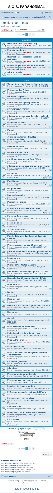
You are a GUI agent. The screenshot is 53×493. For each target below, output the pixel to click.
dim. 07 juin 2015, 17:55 (41, 52)
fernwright (26, 370)
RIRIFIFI (26, 148)
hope (24, 409)
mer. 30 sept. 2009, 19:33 (38, 363)
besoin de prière (14, 223)
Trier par (21, 432)
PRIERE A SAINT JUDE (17, 153)
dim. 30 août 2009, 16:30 (40, 388)
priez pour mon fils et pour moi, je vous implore (29, 251)
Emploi (10, 130)
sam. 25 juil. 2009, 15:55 (36, 409)
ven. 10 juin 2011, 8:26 (37, 168)
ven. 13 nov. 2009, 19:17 (37, 348)
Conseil (10, 318)
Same (25, 329)
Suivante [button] (33, 34)
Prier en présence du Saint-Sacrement (24, 245)
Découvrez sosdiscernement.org (22, 43)
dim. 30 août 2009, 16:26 (40, 394)
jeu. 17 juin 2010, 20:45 (38, 273)
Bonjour (11, 292)
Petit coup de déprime (17, 202)
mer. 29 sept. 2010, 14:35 (38, 210)
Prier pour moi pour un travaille (21, 374)
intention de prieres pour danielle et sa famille (28, 116)
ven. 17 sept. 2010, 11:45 (41, 231)
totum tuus (12, 368)
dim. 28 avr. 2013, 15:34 (39, 99)
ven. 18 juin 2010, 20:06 (36, 267)
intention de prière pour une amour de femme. (28, 166)
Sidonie (25, 92)
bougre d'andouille (16, 195)
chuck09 (26, 99)
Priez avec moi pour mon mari (21, 327)
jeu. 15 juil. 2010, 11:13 (40, 240)
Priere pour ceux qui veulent (20, 380)
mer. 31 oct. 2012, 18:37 (40, 118)
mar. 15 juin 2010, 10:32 (38, 287)
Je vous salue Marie (16, 229)
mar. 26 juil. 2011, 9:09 (39, 148)
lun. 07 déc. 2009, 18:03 (41, 342)
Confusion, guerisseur (17, 361)
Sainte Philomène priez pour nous (23, 103)
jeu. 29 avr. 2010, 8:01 (40, 294)
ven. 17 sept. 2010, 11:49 (41, 225)
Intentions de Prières (14, 22)
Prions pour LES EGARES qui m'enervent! (26, 413)
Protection (26, 86)
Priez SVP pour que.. (17, 340)
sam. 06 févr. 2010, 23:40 (39, 335)
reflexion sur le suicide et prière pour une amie (28, 305)
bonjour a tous (14, 407)
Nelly (24, 267)
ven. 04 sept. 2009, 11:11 (38, 382)
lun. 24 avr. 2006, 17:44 (41, 74)
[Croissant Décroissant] (26, 435)
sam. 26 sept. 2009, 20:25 (41, 370)
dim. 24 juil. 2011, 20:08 (40, 155)
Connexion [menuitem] (48, 13)
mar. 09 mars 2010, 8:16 (40, 314)
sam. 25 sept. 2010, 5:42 (40, 218)
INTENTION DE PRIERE (18, 109)
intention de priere (15, 147)
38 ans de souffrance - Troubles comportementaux (21, 138)
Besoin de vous (14, 299)
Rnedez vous (13, 312)
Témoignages (21, 47)
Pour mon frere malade (17, 216)
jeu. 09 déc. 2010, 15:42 (40, 191)
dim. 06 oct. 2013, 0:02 (40, 86)
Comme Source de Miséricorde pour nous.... (27, 84)
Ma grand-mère (14, 189)
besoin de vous (14, 258)
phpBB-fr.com (30, 482)
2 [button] (29, 34)
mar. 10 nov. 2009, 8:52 (40, 357)
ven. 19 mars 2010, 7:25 (39, 307)
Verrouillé (6, 29)
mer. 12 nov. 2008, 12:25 (41, 68)
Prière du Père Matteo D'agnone (21, 265)
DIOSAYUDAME (29, 400)
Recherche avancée (43, 30)
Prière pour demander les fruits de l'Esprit (26, 392)
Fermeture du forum (16, 50)
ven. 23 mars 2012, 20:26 (37, 124)
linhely (25, 161)
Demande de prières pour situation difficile (26, 278)
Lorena (25, 247)
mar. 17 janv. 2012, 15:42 (39, 132)
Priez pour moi (14, 285)
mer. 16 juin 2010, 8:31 (38, 280)
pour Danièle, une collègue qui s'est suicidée (27, 271)
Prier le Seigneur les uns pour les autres (25, 66)
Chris (25, 210)
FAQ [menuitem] (18, 13)
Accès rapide (9, 13)
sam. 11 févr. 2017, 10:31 (42, 45)
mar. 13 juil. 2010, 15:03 (38, 247)
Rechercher (39, 30)
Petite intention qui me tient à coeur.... (24, 333)
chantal (25, 132)
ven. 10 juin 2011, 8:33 (37, 161)
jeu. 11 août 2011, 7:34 (39, 141)
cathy (25, 348)
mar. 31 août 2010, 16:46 (41, 61)
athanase (26, 141)
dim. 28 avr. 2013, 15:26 (39, 105)
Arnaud (25, 280)
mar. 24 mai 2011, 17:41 (40, 175)
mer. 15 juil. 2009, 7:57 (37, 415)
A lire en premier (15, 72)
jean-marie (27, 45)
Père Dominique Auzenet (31, 320)
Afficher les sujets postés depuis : (20, 429)
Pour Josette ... (14, 419)
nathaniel (26, 307)
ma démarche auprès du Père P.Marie (24, 159)
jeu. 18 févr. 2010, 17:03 (37, 329)
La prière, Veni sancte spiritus (21, 386)
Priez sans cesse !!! (16, 346)
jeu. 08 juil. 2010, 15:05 (40, 253)
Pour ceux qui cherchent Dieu (20, 398)
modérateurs (15, 26)
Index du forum (10, 476)
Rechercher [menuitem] (50, 17)
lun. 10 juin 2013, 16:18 (38, 92)
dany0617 (26, 155)
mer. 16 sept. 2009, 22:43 (39, 376)
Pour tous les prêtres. (17, 97)
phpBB (19, 480)
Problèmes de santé (16, 122)
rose (24, 124)
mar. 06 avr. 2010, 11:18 (40, 301)
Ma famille (12, 173)
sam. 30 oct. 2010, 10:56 (41, 204)
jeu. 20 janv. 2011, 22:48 (38, 183)
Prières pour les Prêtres (18, 90)
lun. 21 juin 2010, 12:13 (40, 260)
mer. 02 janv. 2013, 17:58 (41, 111)
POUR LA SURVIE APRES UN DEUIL (23, 208)
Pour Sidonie (13, 181)
